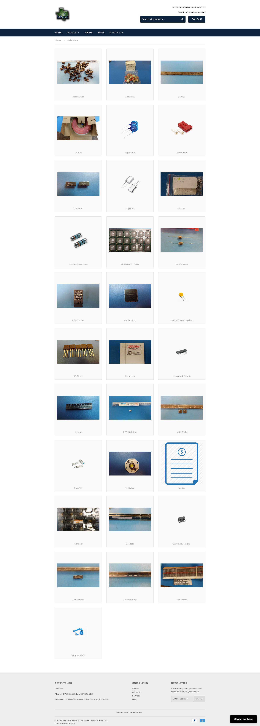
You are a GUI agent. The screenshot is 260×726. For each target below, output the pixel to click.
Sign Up (199, 699)
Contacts (59, 688)
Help (134, 699)
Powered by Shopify (65, 723)
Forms (89, 32)
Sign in (181, 12)
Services (136, 696)
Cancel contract (243, 719)
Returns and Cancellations (129, 712)
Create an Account (197, 12)
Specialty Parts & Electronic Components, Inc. (84, 720)
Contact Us (117, 32)
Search (135, 688)
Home (58, 32)
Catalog (72, 32)
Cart (199, 19)
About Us (137, 692)
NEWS (101, 32)
